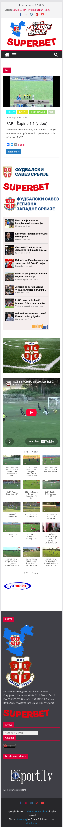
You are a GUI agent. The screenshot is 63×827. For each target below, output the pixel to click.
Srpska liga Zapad (37, 112)
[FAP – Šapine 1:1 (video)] (31, 91)
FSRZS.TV (11, 112)
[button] (35, 452)
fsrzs (27, 117)
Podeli (21, 144)
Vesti (51, 112)
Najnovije (22, 112)
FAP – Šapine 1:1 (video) (26, 123)
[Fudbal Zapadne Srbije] (7, 54)
